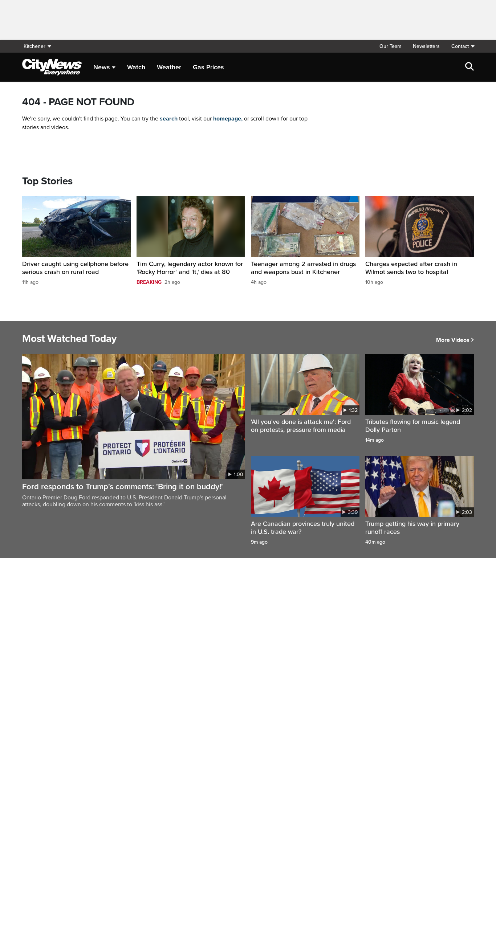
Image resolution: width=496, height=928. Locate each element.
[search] (469, 67)
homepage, (228, 118)
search (169, 118)
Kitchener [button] (34, 46)
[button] (460, 46)
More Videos (452, 340)
